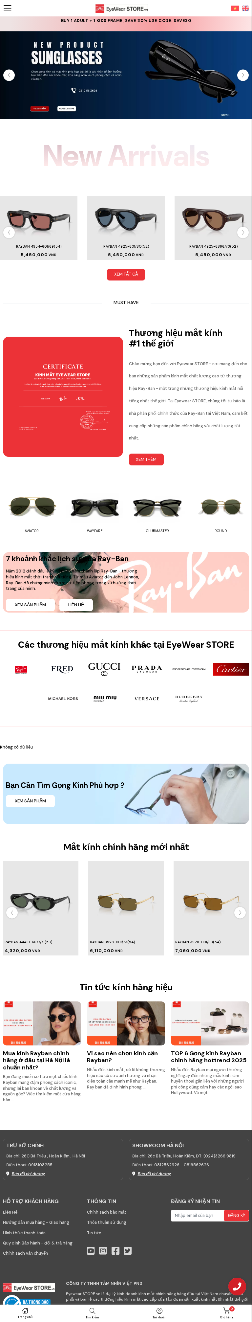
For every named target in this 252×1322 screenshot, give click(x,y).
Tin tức (94, 1233)
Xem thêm (146, 459)
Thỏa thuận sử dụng (106, 1222)
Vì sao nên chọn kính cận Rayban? (122, 1056)
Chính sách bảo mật (106, 1212)
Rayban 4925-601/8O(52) (126, 246)
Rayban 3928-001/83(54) (112, 942)
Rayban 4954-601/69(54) (38, 246)
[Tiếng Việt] (235, 8)
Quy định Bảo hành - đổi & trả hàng (38, 1243)
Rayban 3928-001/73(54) (27, 942)
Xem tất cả (126, 274)
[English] (244, 8)
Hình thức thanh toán (24, 1233)
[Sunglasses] (126, 75)
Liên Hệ (10, 1212)
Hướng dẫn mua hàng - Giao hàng (36, 1222)
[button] (243, 75)
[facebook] (115, 1251)
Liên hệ (76, 605)
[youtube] (91, 1251)
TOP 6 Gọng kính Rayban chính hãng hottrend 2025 (208, 1056)
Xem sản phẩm (30, 605)
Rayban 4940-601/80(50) (197, 942)
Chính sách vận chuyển (25, 1253)
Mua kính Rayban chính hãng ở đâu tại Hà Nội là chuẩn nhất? (36, 1060)
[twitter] (128, 1251)
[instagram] (103, 1251)
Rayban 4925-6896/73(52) (213, 246)
